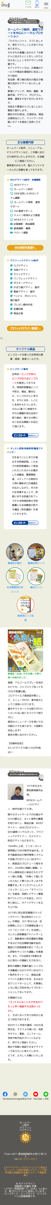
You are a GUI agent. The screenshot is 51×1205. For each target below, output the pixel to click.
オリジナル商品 (37, 1167)
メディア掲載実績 (35, 1174)
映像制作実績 (21, 1172)
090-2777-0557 (27, 1159)
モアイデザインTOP (16, 1167)
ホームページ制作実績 (16, 1170)
